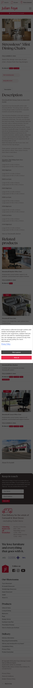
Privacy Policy (5, 344)
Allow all (16, 357)
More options (16, 352)
